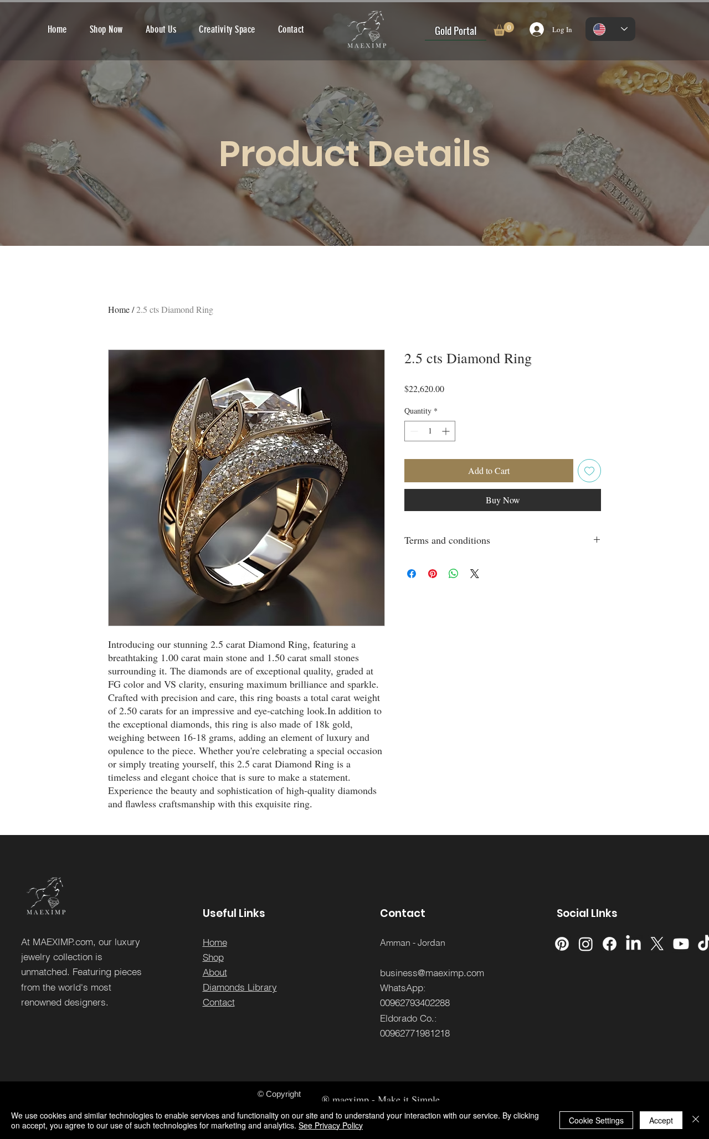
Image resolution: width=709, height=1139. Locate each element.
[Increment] (447, 431)
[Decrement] (413, 431)
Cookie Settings (596, 1120)
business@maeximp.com (432, 972)
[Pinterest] (562, 944)
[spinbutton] (430, 431)
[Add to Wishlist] (589, 470)
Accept (661, 1120)
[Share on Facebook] (411, 573)
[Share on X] (474, 573)
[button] (504, 29)
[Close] (695, 1120)
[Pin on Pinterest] (432, 573)
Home (119, 309)
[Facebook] (609, 944)
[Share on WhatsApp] (453, 573)
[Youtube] (681, 944)
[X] (657, 944)
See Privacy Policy (331, 1125)
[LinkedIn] (633, 944)
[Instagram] (586, 944)
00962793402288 (415, 1002)
